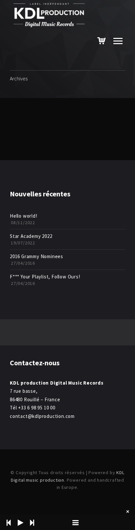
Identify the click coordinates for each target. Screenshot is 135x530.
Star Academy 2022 (31, 236)
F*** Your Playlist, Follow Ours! (45, 276)
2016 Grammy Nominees (36, 256)
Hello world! (23, 216)
